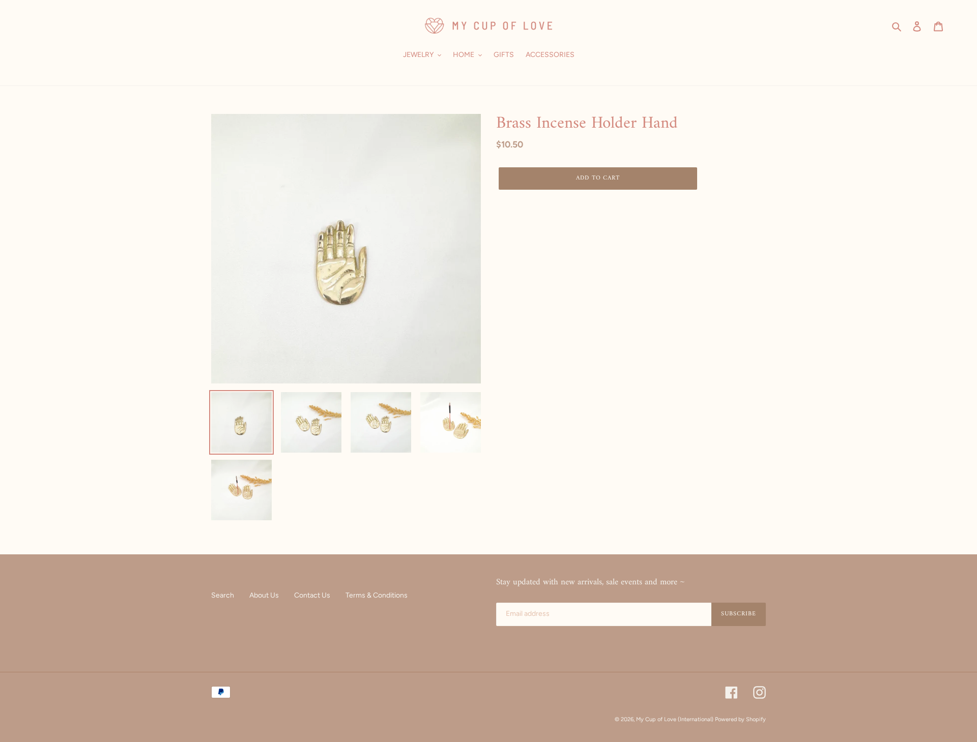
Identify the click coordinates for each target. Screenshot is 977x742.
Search (222, 595)
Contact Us (312, 595)
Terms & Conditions (377, 595)
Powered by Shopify (740, 719)
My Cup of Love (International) (674, 719)
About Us (264, 595)
